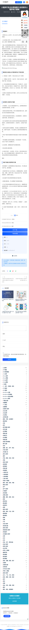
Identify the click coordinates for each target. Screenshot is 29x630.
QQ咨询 (15, 255)
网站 (4, 346)
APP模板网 (5, 263)
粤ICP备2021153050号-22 (16, 626)
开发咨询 (25, 25)
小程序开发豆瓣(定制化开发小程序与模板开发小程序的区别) (8, 280)
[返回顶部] (26, 41)
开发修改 (25, 27)
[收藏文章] (7, 271)
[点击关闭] (27, 11)
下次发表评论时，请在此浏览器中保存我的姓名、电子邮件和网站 (14, 355)
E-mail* (4, 340)
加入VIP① (26, 20)
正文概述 (4, 21)
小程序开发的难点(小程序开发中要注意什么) (21, 279)
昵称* (4, 333)
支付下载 (15, 229)
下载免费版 (15, 233)
